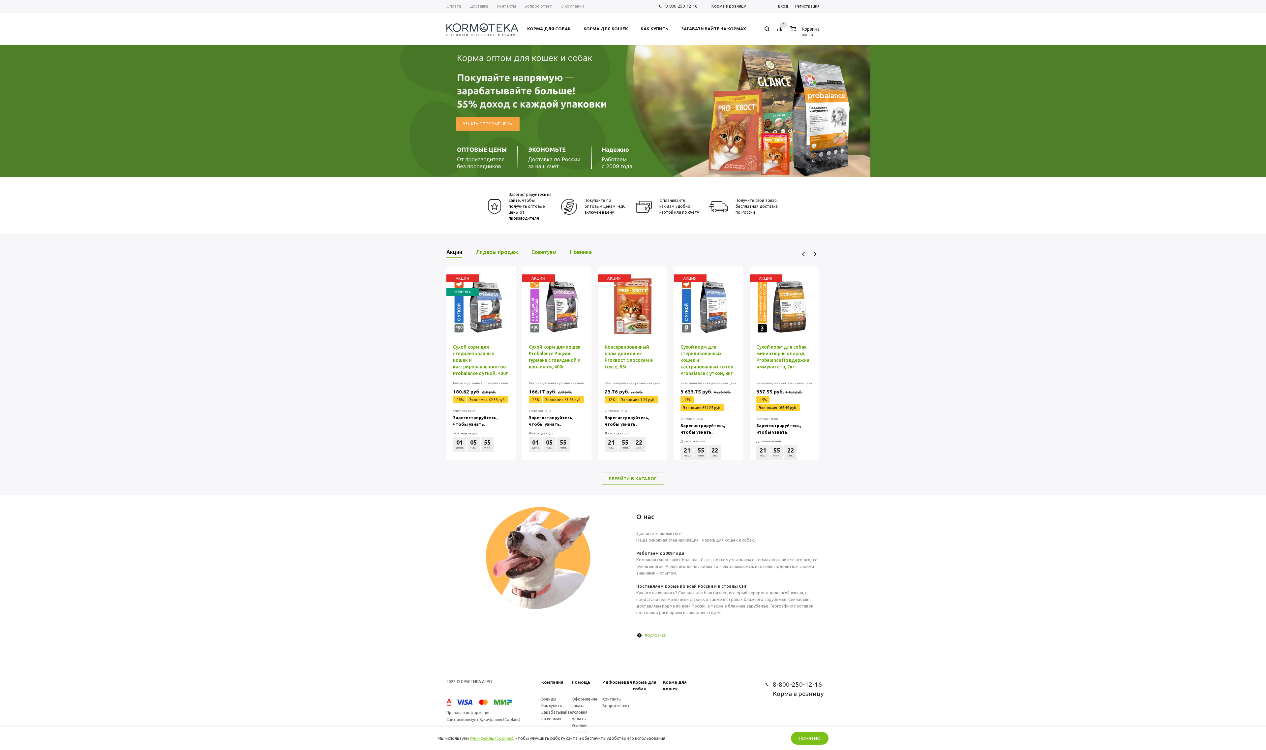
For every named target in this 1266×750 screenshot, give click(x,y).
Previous (803, 254)
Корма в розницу (728, 6)
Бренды (548, 699)
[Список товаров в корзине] (806, 33)
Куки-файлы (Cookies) (491, 738)
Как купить (551, 705)
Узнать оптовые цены (488, 124)
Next (815, 254)
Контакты (611, 699)
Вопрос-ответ (616, 705)
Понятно (810, 738)
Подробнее (655, 635)
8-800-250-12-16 (681, 6)
